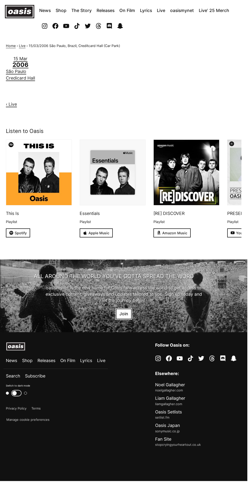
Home (11, 46)
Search (13, 375)
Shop (61, 10)
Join (123, 313)
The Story (81, 10)
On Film (127, 10)
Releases (105, 10)
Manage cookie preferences (28, 420)
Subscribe (35, 375)
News (45, 10)
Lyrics (146, 10)
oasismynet (182, 10)
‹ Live (11, 104)
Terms (36, 408)
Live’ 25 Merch (214, 10)
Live (161, 10)
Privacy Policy (16, 408)
